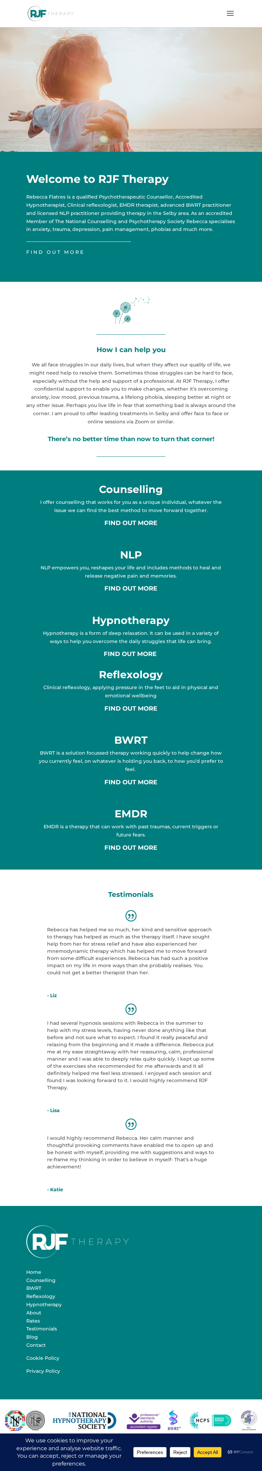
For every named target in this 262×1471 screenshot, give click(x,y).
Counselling (131, 489)
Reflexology (131, 674)
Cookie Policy (42, 1358)
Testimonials (41, 1329)
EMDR (131, 813)
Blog (32, 1337)
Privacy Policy (43, 1371)
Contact (36, 1345)
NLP (131, 555)
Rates (33, 1321)
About (33, 1313)
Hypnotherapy (131, 620)
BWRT (131, 740)
